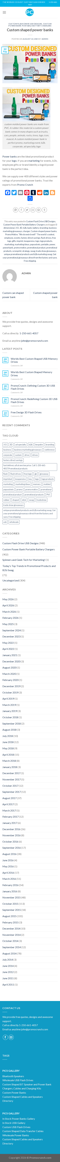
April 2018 (8, 754)
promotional (46, 489)
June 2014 (8, 965)
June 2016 (8, 860)
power (52, 244)
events (17, 238)
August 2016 (9, 853)
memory (37, 484)
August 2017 (9, 798)
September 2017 (11, 791)
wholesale (14, 522)
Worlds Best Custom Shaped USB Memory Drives (34, 360)
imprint (20, 241)
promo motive (20, 247)
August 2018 (9, 729)
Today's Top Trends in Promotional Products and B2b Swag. (29, 568)
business (7, 449)
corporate (7, 455)
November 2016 (11, 835)
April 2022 (8, 648)
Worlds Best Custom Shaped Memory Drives (31, 373)
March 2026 (9, 611)
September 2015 (11, 909)
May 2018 (8, 748)
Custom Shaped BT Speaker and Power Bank (26, 1084)
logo (14, 160)
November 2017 (11, 779)
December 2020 (11, 661)
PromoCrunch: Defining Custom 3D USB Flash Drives (33, 387)
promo (19, 489)
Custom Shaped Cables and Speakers (22, 1096)
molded (47, 484)
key (30, 479)
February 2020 (10, 679)
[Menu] (4, 12)
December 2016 (11, 829)
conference (49, 449)
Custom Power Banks (14, 1092)
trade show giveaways (46, 251)
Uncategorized (10, 580)
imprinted (7, 479)
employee (8, 238)
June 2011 (8, 978)
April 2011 (8, 984)
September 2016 (11, 847)
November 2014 (11, 934)
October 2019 (10, 692)
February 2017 (10, 816)
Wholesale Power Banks (15, 1135)
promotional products (34, 494)
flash (5, 474)
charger (26, 231)
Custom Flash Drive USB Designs (25, 24)
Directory (7, 1100)
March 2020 (9, 673)
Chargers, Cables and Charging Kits (21, 1088)
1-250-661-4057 (29, 333)
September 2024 (11, 630)
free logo (28, 474)
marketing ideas (22, 244)
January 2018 (9, 766)
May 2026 (8, 599)
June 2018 (8, 742)
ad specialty (20, 444)
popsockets (35, 244)
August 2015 (9, 916)
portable (45, 244)
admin (45, 39)
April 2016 (8, 872)
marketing (34, 160)
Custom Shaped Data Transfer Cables (23, 1131)
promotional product (36, 247)
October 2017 (10, 785)
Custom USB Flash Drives (16, 1127)
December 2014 (11, 928)
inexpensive (29, 241)
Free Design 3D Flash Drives (26, 412)
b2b (25, 228)
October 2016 (10, 841)
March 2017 (9, 810)
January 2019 (9, 710)
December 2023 (11, 636)
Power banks (9, 156)
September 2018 (11, 723)
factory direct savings (30, 238)
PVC (49, 494)
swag (32, 251)
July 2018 (7, 735)
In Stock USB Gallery (13, 1122)
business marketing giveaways (28, 449)
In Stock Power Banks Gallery (18, 1118)
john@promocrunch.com (34, 340)
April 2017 (8, 804)
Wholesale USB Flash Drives (17, 1080)
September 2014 (11, 947)
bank (29, 228)
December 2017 (11, 773)
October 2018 (10, 717)
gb (36, 474)
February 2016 (10, 885)
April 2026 (8, 605)
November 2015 (11, 897)
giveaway (44, 474)
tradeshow (41, 500)
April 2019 (8, 698)
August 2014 (9, 953)
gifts (14, 241)
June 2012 (8, 971)
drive (26, 455)
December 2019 (11, 686)
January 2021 (9, 655)
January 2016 (9, 891)
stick (24, 500)
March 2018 (9, 760)
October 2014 (10, 940)
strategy (26, 251)
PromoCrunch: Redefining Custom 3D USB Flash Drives (34, 400)
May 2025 (8, 624)
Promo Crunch (25, 184)
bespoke (39, 444)
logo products (46, 241)
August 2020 (9, 667)
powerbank (8, 247)
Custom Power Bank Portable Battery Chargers (30, 25)
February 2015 (10, 922)
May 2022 (8, 642)
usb (5, 522)
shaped (15, 500)
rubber (6, 500)
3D (21, 228)
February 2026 (10, 617)
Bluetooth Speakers (13, 1076)
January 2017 (9, 822)
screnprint (16, 251)
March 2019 (9, 704)
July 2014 (7, 959)
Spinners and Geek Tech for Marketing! (23, 559)
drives (35, 455)
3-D (17, 228)
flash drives (46, 238)
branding (44, 228)
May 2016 (8, 866)
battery (36, 228)
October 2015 (10, 903)
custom (18, 455)
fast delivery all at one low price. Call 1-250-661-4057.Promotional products (24, 467)
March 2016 (9, 878)
